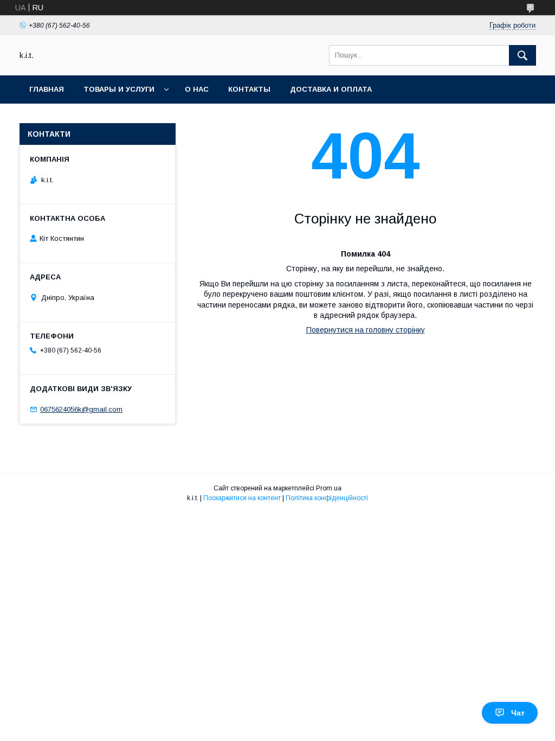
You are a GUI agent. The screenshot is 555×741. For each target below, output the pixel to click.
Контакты (249, 89)
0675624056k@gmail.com (81, 409)
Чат (518, 712)
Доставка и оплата (331, 89)
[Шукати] (522, 55)
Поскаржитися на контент (242, 498)
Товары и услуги (118, 89)
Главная (46, 89)
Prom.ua (328, 488)
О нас (197, 89)
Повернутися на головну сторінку (365, 329)
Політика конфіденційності (327, 498)
